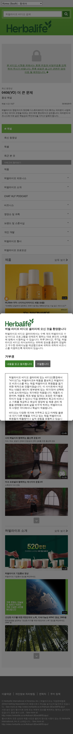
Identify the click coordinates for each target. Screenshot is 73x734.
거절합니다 (43, 363)
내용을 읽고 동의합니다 (19, 363)
